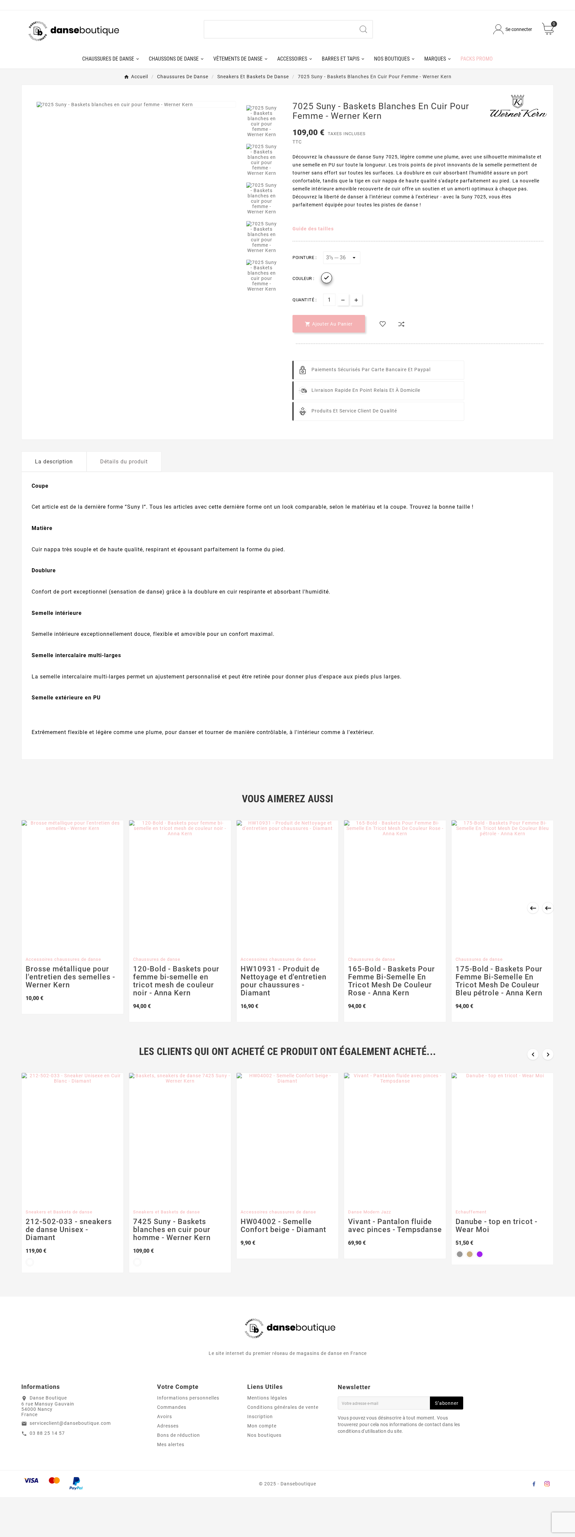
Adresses (168, 1425)
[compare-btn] (401, 324)
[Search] (363, 29)
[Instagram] (547, 1484)
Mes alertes (170, 1444)
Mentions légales (267, 1398)
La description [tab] (54, 461)
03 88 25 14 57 (47, 1433)
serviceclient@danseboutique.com (70, 1423)
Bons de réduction (178, 1435)
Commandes (171, 1407)
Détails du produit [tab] (124, 461)
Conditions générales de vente (282, 1407)
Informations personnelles (188, 1398)
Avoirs (164, 1416)
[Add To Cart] (67, 945)
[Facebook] (534, 1484)
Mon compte (262, 1425)
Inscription (260, 1416)
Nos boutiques (264, 1435)
